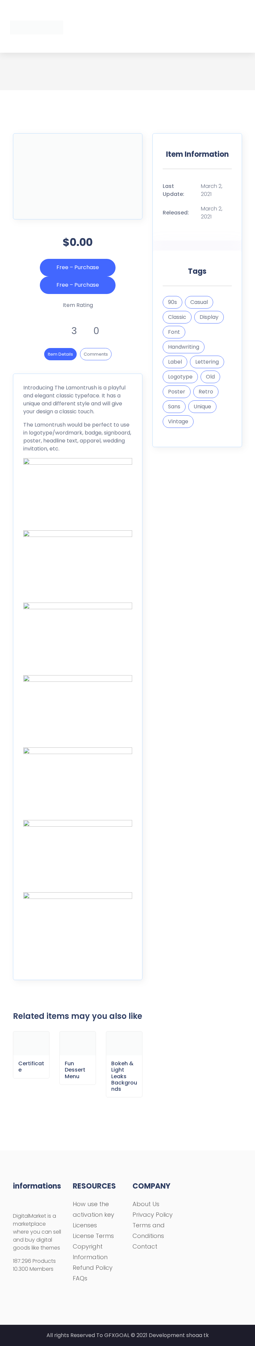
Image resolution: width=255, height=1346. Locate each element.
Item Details (60, 354)
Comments (96, 354)
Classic (177, 317)
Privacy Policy (152, 1214)
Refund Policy (93, 1267)
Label (175, 362)
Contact (144, 1246)
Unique (202, 406)
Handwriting (183, 347)
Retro (206, 391)
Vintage (178, 421)
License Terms (93, 1236)
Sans (174, 406)
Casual (199, 302)
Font (174, 332)
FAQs (80, 1278)
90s (172, 302)
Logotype (180, 376)
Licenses (85, 1225)
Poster (176, 391)
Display (209, 317)
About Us (145, 1204)
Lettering (207, 362)
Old (210, 376)
